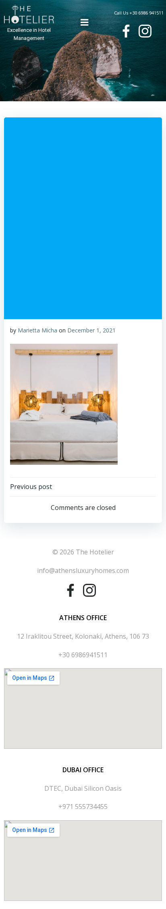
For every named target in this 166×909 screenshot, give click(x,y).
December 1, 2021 (91, 330)
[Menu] (84, 22)
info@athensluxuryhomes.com (83, 570)
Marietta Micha (37, 330)
